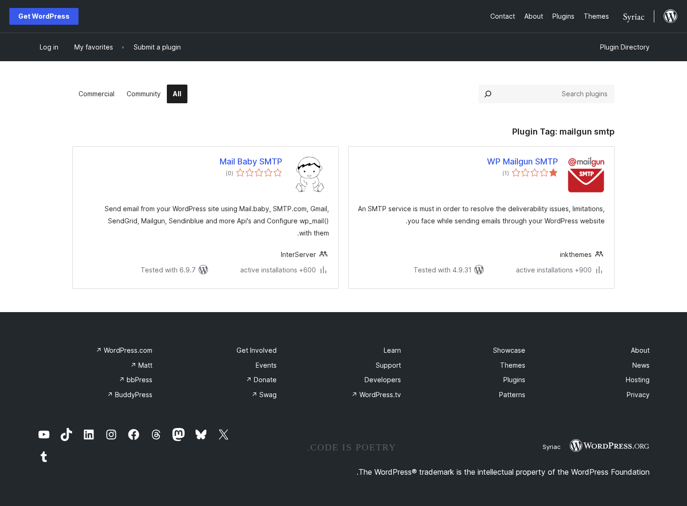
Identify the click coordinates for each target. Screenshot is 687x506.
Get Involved (256, 350)
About (640, 350)
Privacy (638, 395)
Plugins (514, 380)
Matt (141, 365)
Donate (261, 380)
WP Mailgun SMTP (522, 161)
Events (266, 365)
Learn (392, 350)
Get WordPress (44, 16)
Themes (512, 365)
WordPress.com (124, 350)
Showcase (509, 350)
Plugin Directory (625, 47)
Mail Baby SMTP (251, 161)
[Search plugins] (488, 94)
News (641, 365)
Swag (264, 395)
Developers (383, 380)
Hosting (638, 380)
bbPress (135, 380)
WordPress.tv (376, 395)
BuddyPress (129, 395)
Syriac (551, 446)
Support (388, 365)
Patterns (512, 395)
